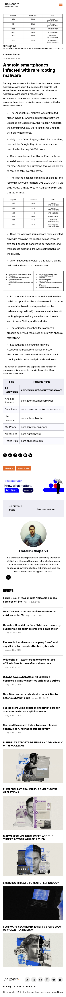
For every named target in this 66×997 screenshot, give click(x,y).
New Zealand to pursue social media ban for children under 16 (29, 613)
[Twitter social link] (27, 979)
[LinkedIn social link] (34, 979)
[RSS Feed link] (60, 979)
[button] (60, 4)
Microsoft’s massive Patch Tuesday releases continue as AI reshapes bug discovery (30, 728)
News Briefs (23, 468)
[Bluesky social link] (53, 979)
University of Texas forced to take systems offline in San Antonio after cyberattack (29, 663)
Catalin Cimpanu (12, 54)
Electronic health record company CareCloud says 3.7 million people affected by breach (30, 646)
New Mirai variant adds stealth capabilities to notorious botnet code (30, 696)
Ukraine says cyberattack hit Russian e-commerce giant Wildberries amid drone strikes (31, 680)
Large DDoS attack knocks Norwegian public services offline (30, 599)
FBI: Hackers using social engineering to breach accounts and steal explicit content (31, 711)
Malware (9, 468)
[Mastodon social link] (47, 979)
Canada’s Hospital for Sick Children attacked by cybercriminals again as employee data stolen (32, 629)
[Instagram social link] (40, 979)
